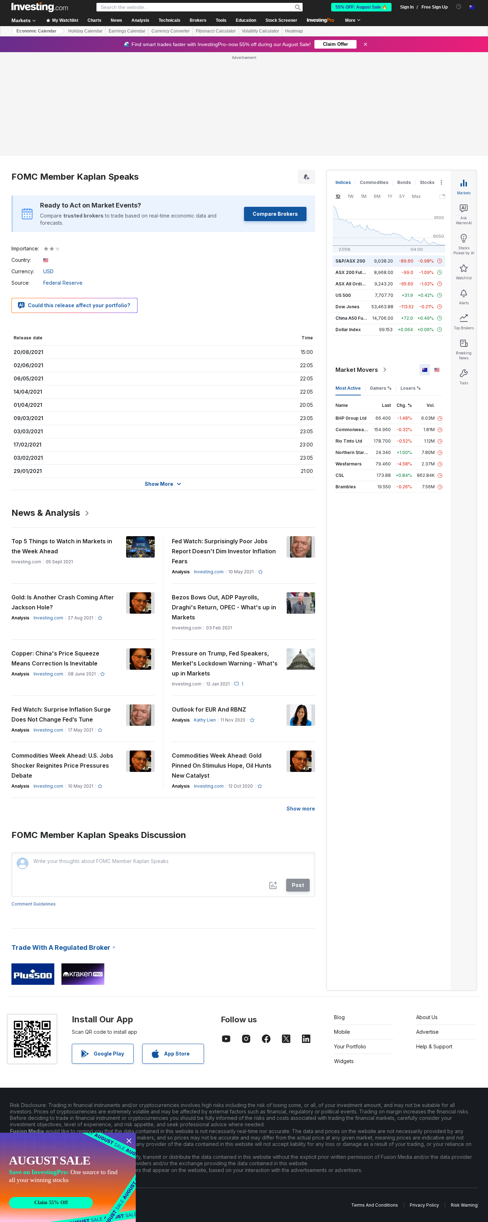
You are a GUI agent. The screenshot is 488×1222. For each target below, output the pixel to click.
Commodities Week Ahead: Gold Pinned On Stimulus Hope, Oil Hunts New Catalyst (222, 765)
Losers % (410, 388)
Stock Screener (281, 20)
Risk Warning (464, 1205)
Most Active (348, 388)
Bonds (404, 182)
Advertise (427, 1032)
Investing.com (209, 571)
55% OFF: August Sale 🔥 (361, 7)
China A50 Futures (354, 318)
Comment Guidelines (33, 904)
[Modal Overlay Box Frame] (68, 1177)
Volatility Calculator (260, 31)
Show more (301, 808)
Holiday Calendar (85, 31)
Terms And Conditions (374, 1205)
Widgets (344, 1061)
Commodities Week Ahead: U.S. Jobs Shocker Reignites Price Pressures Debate (62, 765)
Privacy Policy (424, 1205)
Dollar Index (348, 329)
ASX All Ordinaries (355, 283)
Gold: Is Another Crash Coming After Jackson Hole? (62, 602)
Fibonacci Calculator (216, 31)
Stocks (427, 182)
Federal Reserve (63, 283)
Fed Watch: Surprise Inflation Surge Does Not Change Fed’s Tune (61, 714)
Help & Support (434, 1046)
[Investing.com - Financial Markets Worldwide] (39, 7)
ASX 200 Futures (353, 272)
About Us (427, 1017)
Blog (339, 1017)
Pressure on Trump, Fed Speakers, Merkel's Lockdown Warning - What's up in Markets (225, 663)
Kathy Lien (205, 720)
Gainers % (381, 388)
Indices (343, 182)
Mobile (342, 1032)
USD (48, 271)
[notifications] (459, 6)
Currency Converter (170, 31)
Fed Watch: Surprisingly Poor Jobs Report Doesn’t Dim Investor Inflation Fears (224, 551)
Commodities (374, 182)
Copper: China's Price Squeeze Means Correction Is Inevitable (55, 658)
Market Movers (356, 369)
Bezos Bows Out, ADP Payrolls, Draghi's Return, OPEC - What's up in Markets (224, 607)
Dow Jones (347, 306)
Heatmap (294, 31)
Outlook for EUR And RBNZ (209, 709)
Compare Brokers (275, 214)
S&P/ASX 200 (350, 261)
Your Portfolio (350, 1046)
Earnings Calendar (127, 31)
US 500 (343, 295)
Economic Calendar (36, 31)
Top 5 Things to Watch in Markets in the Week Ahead (61, 546)
